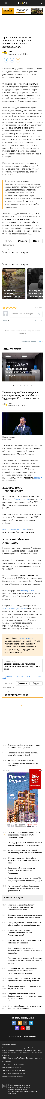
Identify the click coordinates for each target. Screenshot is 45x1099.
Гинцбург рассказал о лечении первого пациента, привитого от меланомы (25, 843)
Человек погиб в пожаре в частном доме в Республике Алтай (23, 754)
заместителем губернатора (14, 608)
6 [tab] (31, 385)
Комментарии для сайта (32, 341)
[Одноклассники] (18, 60)
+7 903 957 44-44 (11, 1064)
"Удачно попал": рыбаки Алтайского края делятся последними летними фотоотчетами (23, 888)
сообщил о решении (20, 499)
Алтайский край (7, 677)
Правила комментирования (17, 1089)
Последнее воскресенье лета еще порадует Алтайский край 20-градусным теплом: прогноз (22, 970)
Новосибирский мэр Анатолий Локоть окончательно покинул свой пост (22, 666)
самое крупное (26, 638)
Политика (11, 406)
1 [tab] (13, 385)
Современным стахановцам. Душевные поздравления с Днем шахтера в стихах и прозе (25, 960)
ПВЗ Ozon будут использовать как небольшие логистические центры (22, 370)
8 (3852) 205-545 (11, 1070)
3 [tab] (21, 385)
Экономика (12, 54)
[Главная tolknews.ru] (22, 2)
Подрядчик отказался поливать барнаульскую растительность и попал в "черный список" (25, 996)
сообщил (38, 478)
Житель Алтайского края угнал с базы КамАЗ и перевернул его (24, 1007)
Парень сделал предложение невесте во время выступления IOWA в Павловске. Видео (24, 834)
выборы (19, 676)
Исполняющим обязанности (15, 529)
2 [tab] (17, 385)
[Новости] (22, 241)
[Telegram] (6, 60)
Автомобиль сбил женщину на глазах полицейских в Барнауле (24, 746)
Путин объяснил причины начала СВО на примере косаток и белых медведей (25, 879)
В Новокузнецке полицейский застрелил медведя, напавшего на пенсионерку (23, 762)
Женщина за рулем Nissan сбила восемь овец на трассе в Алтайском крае (23, 860)
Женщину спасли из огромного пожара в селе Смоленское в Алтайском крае (25, 916)
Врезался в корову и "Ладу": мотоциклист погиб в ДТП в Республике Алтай (20, 932)
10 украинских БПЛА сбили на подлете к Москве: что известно (24, 941)
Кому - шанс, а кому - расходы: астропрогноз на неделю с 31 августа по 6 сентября (25, 950)
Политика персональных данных (19, 1085)
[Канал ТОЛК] (36, 241)
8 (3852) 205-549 (11, 1073)
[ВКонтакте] (12, 60)
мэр (29, 676)
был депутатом (27, 590)
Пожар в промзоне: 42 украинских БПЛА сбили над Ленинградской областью (25, 923)
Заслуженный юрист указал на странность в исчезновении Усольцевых (21, 870)
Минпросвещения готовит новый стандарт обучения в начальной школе (25, 851)
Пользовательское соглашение (19, 1087)
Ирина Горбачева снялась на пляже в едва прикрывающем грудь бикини (24, 979)
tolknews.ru (12, 1045)
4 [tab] (24, 385)
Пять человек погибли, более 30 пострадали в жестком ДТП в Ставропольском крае (21, 907)
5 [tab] (28, 385)
